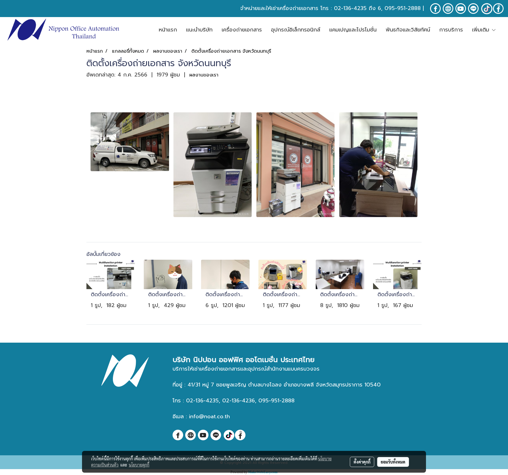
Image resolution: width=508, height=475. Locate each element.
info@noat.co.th (209, 416)
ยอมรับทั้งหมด (393, 461)
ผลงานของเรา (203, 75)
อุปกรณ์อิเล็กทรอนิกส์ (295, 30)
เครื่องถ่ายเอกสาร (242, 30)
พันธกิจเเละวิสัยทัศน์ (408, 30)
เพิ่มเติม (481, 30)
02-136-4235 (350, 8)
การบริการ (451, 30)
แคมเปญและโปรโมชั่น (353, 30)
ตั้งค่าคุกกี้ (362, 461)
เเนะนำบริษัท (199, 30)
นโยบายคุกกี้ (139, 464)
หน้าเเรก (168, 30)
